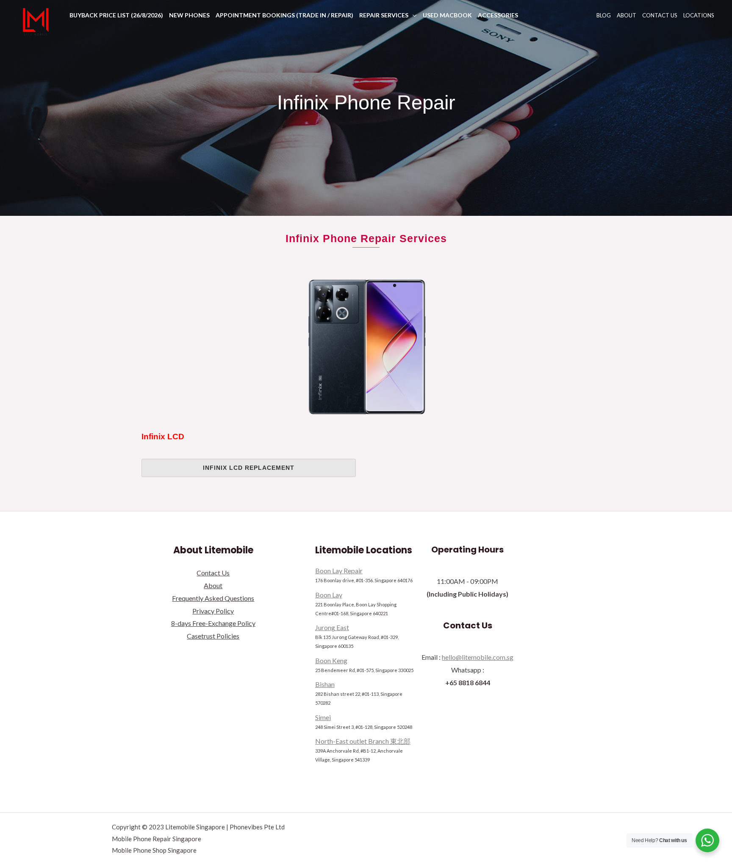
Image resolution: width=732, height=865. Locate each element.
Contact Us (659, 15)
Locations (698, 15)
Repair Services (383, 15)
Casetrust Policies (213, 636)
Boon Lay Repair (339, 570)
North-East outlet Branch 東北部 (362, 741)
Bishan (325, 684)
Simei (323, 717)
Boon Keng (331, 660)
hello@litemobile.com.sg (477, 657)
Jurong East (332, 627)
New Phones (189, 15)
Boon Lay (328, 595)
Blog (603, 15)
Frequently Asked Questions (213, 598)
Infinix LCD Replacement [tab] (248, 467)
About (626, 15)
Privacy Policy (213, 611)
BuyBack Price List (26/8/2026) (116, 15)
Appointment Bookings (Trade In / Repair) (284, 15)
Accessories (498, 15)
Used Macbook (447, 15)
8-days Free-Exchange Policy (213, 623)
